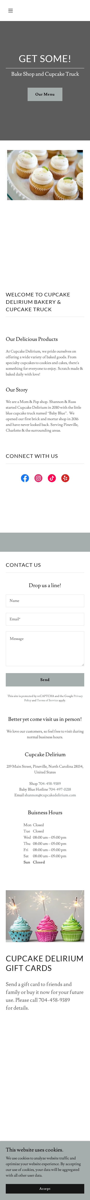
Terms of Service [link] (47, 700)
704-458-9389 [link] (49, 783)
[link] (25, 479)
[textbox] (45, 601)
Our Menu (45, 94)
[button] (15, 10)
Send (45, 679)
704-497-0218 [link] (60, 789)
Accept (45, 1188)
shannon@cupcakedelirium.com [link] (50, 795)
